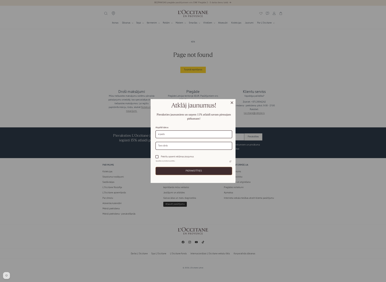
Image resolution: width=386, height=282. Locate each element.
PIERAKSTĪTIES (194, 171)
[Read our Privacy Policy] (230, 161)
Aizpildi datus (161, 127)
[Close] (232, 102)
